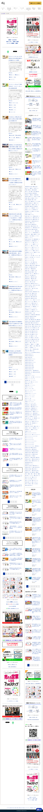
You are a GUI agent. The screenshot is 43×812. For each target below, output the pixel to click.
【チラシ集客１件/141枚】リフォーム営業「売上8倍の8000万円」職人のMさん (15, 454)
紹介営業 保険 (34, 278)
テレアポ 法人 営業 (28, 480)
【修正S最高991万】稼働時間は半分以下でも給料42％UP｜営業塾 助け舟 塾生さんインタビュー (15, 323)
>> (12, 384)
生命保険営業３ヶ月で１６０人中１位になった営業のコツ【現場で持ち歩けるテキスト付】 (15, 513)
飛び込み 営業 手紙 (29, 329)
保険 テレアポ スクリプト (30, 401)
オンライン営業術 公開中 (12, 43)
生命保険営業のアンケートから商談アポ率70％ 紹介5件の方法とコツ (15, 481)
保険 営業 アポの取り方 (29, 426)
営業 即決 (38, 321)
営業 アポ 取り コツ (28, 288)
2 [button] (6, 537)
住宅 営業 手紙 (28, 334)
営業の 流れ (32, 222)
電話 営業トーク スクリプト (30, 375)
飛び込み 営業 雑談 (33, 316)
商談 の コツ (34, 344)
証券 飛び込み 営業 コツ (36, 470)
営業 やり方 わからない (36, 311)
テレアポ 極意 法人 (28, 483)
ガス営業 (27, 193)
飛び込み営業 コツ (37, 216)
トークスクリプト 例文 (37, 255)
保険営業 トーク (13, 109)
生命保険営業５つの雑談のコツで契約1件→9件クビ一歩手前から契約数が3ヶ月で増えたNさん (36, 644)
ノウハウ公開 (3, 9)
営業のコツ (19, 137)
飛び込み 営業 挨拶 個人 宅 (29, 355)
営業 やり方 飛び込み (36, 211)
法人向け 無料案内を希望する (28, 9)
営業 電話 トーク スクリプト (30, 385)
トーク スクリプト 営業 (29, 388)
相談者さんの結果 (34, 9)
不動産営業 (27, 206)
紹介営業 (31, 193)
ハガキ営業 (34, 199)
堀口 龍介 (34, 321)
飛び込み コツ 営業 (28, 472)
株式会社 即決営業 (29, 321)
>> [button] (15, 501)
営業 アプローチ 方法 (14, 102)
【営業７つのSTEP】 (12, 39)
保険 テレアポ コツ (36, 411)
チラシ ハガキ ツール (29, 232)
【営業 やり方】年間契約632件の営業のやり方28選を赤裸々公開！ (15, 418)
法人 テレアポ (35, 477)
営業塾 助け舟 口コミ (29, 227)
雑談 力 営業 (28, 316)
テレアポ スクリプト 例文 (30, 260)
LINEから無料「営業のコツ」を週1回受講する (33, 683)
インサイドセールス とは (29, 437)
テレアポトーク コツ (36, 247)
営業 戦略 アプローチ (29, 216)
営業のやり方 (36, 209)
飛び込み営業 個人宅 (29, 219)
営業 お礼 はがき (34, 419)
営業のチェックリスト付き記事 (36, 201)
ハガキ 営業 (28, 419)
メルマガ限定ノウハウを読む (33, 42)
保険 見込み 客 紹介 (34, 298)
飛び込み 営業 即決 (28, 324)
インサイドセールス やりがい (30, 444)
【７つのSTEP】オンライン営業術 (12, 701)
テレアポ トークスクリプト (36, 257)
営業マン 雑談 (35, 270)
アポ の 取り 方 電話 (37, 285)
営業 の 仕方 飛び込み (29, 465)
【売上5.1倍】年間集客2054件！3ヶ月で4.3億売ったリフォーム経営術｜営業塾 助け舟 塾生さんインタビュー (36, 530)
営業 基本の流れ (28, 229)
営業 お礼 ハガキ (29, 421)
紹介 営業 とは (35, 280)
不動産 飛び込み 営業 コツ (29, 462)
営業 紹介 (34, 275)
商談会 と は (34, 347)
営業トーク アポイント (29, 237)
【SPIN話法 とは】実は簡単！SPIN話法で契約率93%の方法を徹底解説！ (15, 352)
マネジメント (32, 196)
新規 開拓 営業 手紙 (36, 339)
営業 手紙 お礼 (28, 339)
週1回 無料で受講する (12, 666)
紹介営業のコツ (28, 278)
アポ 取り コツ (34, 286)
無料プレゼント (15, 9)
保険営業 (30, 199)
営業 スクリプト (28, 303)
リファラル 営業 (28, 275)
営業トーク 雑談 (28, 263)
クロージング (12, 79)
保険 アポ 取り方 (34, 429)
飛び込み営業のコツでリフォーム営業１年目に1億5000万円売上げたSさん (36, 625)
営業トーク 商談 (13, 77)
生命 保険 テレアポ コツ (35, 406)
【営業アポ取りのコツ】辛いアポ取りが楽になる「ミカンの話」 (15, 497)
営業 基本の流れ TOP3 (29, 239)
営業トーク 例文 (28, 257)
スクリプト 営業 (28, 398)
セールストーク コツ (29, 242)
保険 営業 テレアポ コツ (29, 413)
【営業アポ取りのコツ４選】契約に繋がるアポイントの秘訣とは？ (15, 492)
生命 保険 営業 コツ (29, 424)
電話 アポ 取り (28, 283)
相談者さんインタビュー (14, 209)
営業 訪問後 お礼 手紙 (36, 326)
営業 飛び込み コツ (36, 465)
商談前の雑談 (34, 268)
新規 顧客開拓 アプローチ (30, 214)
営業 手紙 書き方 (29, 326)
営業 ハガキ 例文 (34, 416)
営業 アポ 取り (35, 293)
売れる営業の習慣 (35, 229)
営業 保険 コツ (36, 413)
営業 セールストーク (29, 250)
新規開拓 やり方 (28, 309)
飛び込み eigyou (36, 454)
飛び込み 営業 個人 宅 (37, 352)
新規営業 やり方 (35, 309)
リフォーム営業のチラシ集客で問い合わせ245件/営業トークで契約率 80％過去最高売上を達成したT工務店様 (15, 554)
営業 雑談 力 (28, 268)
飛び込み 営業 (28, 447)
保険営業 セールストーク (29, 252)
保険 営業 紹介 (28, 296)
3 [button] (8, 537)
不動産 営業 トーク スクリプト (31, 380)
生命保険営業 (19, 135)
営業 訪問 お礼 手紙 (29, 327)
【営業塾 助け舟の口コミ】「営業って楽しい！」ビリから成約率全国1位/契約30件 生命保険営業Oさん (15, 404)
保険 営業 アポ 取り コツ (35, 283)
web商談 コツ (28, 344)
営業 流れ (27, 222)
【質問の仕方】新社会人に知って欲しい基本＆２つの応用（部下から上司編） (36, 138)
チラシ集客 (33, 191)
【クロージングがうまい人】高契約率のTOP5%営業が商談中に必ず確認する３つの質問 (15, 58)
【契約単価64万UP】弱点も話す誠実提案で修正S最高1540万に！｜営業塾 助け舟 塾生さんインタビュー (36, 560)
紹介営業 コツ (37, 273)
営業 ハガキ (28, 416)
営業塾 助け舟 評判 (36, 227)
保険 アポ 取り (28, 431)
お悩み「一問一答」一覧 (33, 110)
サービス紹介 (22, 9)
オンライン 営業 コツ (29, 349)
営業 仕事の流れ (28, 224)
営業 (27, 199)
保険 (37, 472)
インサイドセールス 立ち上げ (30, 442)
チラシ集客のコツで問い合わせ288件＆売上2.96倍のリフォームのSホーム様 (36, 637)
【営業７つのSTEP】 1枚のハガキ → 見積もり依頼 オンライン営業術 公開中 (31, 798)
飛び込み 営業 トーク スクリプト (31, 393)
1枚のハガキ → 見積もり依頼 (12, 41)
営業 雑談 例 (33, 265)
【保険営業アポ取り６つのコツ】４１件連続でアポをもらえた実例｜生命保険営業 (36, 127)
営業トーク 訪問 (37, 234)
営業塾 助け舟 (34, 224)
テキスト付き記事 (38, 196)
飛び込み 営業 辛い (34, 447)
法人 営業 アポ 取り (28, 293)
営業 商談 (27, 350)
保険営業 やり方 (28, 211)
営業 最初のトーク (35, 303)
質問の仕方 (32, 206)
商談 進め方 (32, 350)
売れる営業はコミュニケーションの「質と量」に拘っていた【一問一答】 (15, 449)
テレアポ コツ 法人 (28, 477)
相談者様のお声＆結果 (29, 186)
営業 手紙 (34, 324)
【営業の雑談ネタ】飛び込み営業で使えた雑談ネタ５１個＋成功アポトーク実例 (15, 486)
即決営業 (39, 319)
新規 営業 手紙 (35, 332)
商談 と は (28, 347)
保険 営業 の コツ (35, 408)
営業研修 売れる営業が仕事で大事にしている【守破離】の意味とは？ (15, 523)
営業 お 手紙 (28, 337)
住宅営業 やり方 (28, 311)
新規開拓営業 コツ (37, 239)
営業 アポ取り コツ (36, 204)
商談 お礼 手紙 (35, 334)
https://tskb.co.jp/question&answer (33, 719)
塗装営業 (38, 191)
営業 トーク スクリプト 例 (30, 378)
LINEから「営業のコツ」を (12, 664)
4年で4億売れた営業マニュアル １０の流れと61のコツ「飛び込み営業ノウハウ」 (15, 439)
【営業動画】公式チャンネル (33, 57)
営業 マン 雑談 (28, 319)
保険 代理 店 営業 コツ (29, 411)
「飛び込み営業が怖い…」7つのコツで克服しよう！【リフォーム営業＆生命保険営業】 (15, 527)
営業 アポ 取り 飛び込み (29, 291)
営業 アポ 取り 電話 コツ (29, 285)
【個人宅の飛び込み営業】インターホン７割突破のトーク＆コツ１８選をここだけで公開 (36, 156)
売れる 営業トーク (36, 250)
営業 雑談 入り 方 (28, 314)
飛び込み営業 (12, 135)
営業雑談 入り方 (35, 263)
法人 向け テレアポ (35, 480)
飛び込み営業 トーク (29, 306)
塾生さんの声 (19, 169)
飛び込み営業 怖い (29, 204)
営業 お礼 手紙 (36, 327)
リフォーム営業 (12, 137)
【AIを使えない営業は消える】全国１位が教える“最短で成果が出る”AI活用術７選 (15, 118)
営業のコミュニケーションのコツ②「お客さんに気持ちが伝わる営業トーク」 (15, 444)
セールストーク (36, 242)
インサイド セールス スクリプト (31, 390)
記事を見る (10, 72)
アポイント (27, 188)
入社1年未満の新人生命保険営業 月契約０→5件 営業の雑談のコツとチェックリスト (15, 459)
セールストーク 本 (29, 247)
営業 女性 (34, 472)
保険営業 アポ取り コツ (29, 273)
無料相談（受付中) (39, 9)
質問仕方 (37, 206)
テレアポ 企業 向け (35, 483)
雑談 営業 (27, 265)
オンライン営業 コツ (34, 342)
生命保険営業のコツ (37, 232)
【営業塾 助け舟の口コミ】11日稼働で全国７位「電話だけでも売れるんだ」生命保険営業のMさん (36, 659)
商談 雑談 (38, 265)
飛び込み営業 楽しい (29, 373)
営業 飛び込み (35, 449)
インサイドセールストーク (36, 434)
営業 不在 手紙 (28, 332)
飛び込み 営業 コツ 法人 (36, 460)
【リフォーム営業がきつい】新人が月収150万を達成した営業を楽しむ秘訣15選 (15, 549)
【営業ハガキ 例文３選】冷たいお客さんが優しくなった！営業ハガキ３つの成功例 (36, 167)
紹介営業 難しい (28, 280)
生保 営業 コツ (28, 406)
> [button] (15, 427)
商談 (38, 344)
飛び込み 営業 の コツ (29, 467)
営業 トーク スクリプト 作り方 (31, 403)
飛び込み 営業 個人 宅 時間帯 (30, 367)
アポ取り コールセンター (29, 475)
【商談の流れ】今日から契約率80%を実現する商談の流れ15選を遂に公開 (15, 408)
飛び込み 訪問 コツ (28, 470)
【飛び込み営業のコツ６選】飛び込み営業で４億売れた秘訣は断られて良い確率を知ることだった (36, 133)
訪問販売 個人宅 (36, 370)
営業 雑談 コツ (28, 270)
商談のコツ (17, 74)
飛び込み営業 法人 (36, 219)
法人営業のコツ (28, 234)
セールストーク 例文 (29, 255)
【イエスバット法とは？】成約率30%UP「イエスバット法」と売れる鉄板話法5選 (15, 86)
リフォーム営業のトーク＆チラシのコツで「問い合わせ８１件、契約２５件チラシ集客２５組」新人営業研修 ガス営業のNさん (36, 651)
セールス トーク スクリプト (30, 396)
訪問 (32, 234)
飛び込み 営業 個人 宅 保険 (29, 365)
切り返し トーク (37, 301)
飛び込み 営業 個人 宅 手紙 (29, 360)
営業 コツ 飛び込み (28, 460)
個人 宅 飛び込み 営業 (29, 357)
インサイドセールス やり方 (29, 439)
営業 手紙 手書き (36, 329)
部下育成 (27, 196)
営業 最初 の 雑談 (34, 319)
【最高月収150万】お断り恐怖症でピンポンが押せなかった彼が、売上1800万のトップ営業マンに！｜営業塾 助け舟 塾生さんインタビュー (15, 218)
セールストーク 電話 (35, 245)
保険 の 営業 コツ (28, 408)
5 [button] (36, 586)
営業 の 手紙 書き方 (35, 337)
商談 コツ (27, 342)
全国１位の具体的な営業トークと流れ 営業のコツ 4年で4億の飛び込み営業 (36, 144)
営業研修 (35, 193)
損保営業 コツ (28, 429)
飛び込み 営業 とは (28, 449)
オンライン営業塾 (9, 601)
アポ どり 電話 (28, 286)
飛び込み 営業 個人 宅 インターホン (31, 362)
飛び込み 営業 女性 (28, 452)
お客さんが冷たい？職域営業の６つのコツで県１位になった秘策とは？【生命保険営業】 (15, 413)
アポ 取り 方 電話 (35, 288)
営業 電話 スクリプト (29, 383)
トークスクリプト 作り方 (29, 301)
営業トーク (12, 74)
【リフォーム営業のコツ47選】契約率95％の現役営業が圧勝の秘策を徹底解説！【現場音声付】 (15, 559)
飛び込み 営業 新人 (35, 452)
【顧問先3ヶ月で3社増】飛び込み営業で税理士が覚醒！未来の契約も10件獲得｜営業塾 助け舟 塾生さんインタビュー (36, 520)
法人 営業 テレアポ (37, 475)
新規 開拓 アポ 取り (36, 291)
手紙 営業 (39, 324)
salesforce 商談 (36, 349)
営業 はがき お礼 (35, 421)
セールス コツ (28, 245)
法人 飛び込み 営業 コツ (37, 467)
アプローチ (37, 188)
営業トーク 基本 (13, 107)
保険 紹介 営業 (28, 298)
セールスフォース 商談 (29, 352)
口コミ (11, 171)
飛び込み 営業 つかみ (29, 454)
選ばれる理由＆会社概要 (9, 9)
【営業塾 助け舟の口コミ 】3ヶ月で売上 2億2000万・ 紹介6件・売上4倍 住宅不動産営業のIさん (36, 603)
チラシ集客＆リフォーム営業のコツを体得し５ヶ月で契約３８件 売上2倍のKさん (36, 631)
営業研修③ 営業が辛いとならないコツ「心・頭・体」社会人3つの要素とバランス (15, 518)
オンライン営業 (28, 201)
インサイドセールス (29, 434)
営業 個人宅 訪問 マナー (29, 370)
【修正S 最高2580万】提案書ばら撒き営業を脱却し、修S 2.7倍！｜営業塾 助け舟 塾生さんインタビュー (36, 551)
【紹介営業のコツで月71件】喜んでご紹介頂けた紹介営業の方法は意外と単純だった (15, 422)
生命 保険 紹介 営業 (34, 296)
